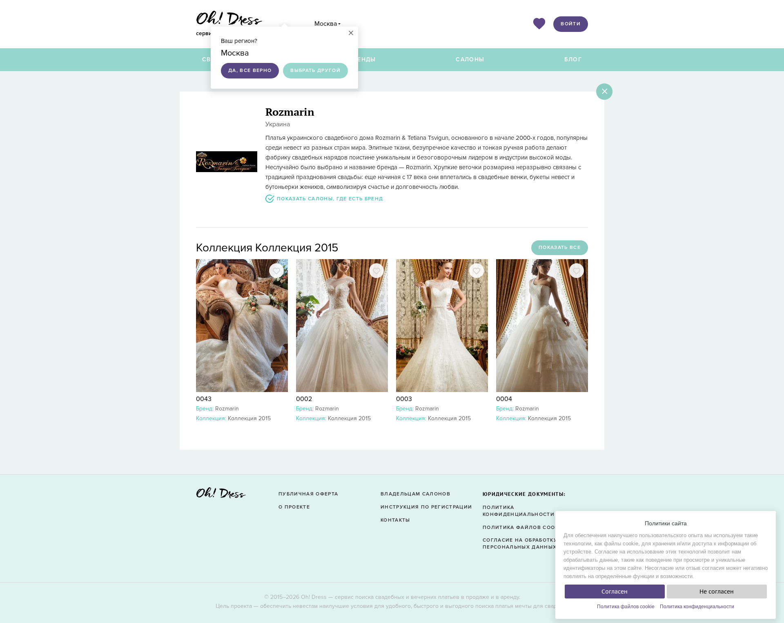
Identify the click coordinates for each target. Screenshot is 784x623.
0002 (304, 399)
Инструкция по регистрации (426, 507)
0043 (204, 399)
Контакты (395, 520)
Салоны (470, 59)
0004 (504, 399)
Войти (571, 24)
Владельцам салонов (415, 494)
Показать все (560, 247)
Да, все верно (250, 70)
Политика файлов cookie (626, 607)
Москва (325, 24)
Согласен (614, 591)
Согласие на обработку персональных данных (520, 543)
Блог (573, 59)
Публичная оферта (308, 494)
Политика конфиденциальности (697, 607)
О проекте (294, 507)
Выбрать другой (315, 70)
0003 (404, 399)
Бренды (362, 59)
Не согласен (716, 591)
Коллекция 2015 (249, 418)
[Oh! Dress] (221, 495)
